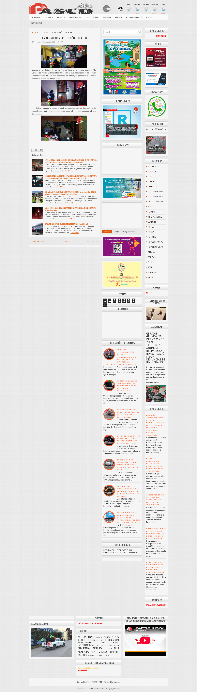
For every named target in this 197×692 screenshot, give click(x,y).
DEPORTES (107, 17)
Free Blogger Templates (96, 689)
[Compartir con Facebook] (41, 150)
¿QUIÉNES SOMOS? (134, 17)
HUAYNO (151, 212)
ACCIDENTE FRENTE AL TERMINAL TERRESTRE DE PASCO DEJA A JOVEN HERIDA (156, 500)
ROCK (150, 267)
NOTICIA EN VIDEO (93, 17)
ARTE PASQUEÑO (75, 17)
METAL (151, 227)
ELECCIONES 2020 (155, 191)
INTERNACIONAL (37, 23)
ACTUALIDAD (35, 17)
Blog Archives (129, 232)
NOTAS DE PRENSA (155, 242)
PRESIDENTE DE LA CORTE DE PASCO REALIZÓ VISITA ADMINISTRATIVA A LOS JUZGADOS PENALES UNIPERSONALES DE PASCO (71, 177)
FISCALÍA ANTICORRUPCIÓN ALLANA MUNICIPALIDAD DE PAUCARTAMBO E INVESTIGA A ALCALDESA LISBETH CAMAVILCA (119, 357)
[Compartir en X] (38, 150)
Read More (69, 171)
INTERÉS (61, 17)
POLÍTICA (118, 17)
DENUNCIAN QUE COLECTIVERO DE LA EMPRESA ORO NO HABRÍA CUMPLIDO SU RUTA (128, 465)
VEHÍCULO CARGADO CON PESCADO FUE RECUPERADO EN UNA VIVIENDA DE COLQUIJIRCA (127, 386)
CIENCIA (151, 176)
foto (149, 207)
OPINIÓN (149, 17)
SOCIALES (152, 272)
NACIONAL (152, 237)
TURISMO (49, 17)
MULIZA (151, 232)
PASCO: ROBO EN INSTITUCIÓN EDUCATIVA (64, 37)
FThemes (116, 689)
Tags (117, 232)
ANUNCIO (152, 171)
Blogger (116, 682)
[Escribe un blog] (35, 150)
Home (34, 32)
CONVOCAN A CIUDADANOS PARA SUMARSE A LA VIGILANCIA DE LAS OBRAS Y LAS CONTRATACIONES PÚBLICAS (70, 193)
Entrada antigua (93, 241)
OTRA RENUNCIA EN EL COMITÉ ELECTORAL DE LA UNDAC (66, 224)
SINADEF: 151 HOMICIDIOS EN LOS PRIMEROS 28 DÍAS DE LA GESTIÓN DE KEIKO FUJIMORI (128, 491)
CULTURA (151, 181)
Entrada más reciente (38, 241)
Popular (107, 232)
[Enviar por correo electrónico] (32, 150)
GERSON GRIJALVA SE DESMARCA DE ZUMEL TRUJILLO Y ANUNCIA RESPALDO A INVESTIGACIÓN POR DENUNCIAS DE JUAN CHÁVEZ (156, 348)
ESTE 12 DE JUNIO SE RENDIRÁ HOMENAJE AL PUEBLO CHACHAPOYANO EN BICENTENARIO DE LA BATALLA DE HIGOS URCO (71, 161)
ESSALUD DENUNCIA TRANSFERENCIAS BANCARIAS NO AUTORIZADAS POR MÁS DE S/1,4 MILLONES (128, 517)
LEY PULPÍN (152, 222)
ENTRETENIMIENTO (156, 202)
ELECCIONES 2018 (155, 197)
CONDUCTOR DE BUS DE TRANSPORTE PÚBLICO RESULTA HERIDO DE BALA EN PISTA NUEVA (156, 533)
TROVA (150, 277)
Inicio (67, 241)
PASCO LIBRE (97, 682)
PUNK (150, 262)
